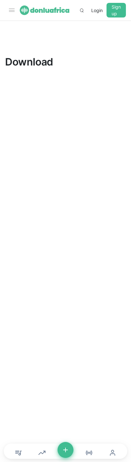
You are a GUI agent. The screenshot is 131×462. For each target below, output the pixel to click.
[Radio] (89, 453)
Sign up (116, 10)
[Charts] (42, 453)
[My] (113, 453)
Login (97, 10)
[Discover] (18, 453)
